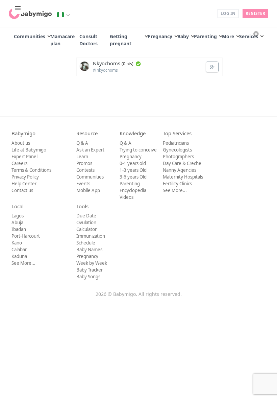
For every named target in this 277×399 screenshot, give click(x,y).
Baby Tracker (89, 270)
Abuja (17, 222)
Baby (183, 36)
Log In (228, 13)
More (228, 36)
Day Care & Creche (182, 163)
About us (20, 143)
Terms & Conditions (31, 170)
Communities (29, 36)
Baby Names (89, 250)
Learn (82, 157)
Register (255, 13)
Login (208, 13)
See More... (175, 190)
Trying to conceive (138, 150)
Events (83, 184)
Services (248, 36)
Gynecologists (177, 150)
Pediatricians (176, 143)
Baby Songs (88, 277)
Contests (85, 170)
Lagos (17, 216)
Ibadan (18, 229)
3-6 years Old (133, 177)
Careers (19, 163)
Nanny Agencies (179, 170)
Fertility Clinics (177, 184)
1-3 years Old (133, 170)
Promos (84, 163)
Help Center (23, 184)
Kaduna (19, 256)
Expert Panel (24, 157)
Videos (126, 197)
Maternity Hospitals (183, 177)
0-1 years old (133, 163)
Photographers (178, 157)
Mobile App (88, 190)
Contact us (22, 190)
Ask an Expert (90, 150)
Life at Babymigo (28, 150)
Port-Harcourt (25, 236)
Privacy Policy (25, 177)
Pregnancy (160, 36)
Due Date (86, 216)
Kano (16, 243)
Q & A (82, 143)
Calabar (19, 250)
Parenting (205, 36)
